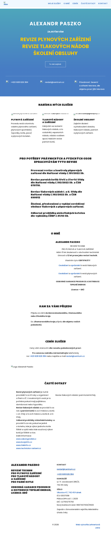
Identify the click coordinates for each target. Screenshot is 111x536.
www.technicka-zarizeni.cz (28, 448)
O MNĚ (67, 4)
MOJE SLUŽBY (54, 4)
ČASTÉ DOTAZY (88, 4)
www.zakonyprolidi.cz (26, 439)
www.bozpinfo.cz (24, 442)
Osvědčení (64, 265)
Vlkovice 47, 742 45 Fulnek (69, 492)
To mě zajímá (55, 64)
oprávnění (75, 265)
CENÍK (75, 4)
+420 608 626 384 (19, 82)
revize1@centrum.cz (54, 82)
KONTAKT (103, 4)
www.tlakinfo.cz (23, 445)
